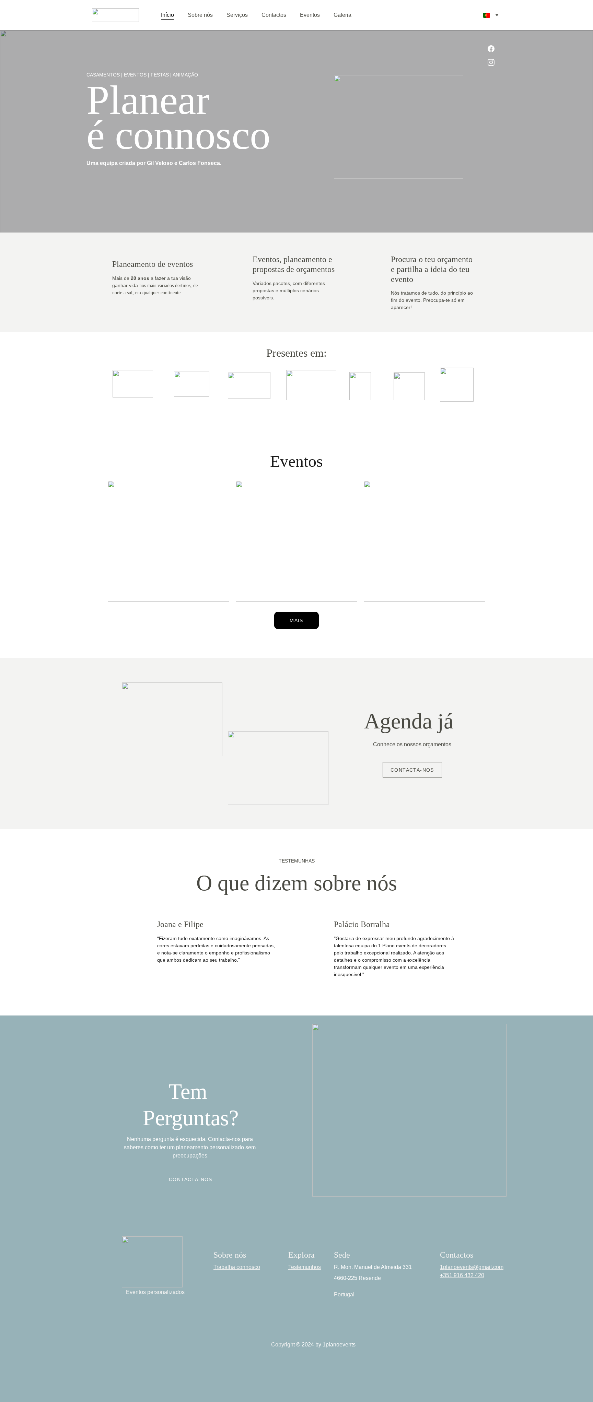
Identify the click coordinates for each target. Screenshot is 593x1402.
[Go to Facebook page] (491, 52)
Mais (296, 620)
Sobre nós (200, 15)
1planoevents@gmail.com (471, 1267)
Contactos (273, 15)
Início (167, 15)
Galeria (342, 15)
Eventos (310, 15)
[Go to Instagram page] (491, 62)
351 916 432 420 (463, 1276)
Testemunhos (304, 1267)
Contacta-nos (412, 770)
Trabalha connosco (236, 1267)
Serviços (237, 15)
